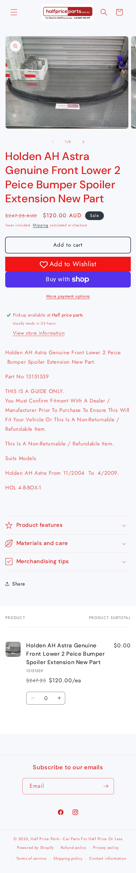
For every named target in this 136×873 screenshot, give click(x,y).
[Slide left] (52, 142)
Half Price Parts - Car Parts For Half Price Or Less (76, 839)
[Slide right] (83, 142)
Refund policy (73, 847)
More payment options (68, 296)
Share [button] (18, 583)
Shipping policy (68, 858)
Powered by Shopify (35, 847)
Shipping (40, 225)
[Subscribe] (106, 786)
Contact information (107, 858)
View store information (39, 332)
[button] (14, 12)
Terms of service (31, 858)
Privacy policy (106, 847)
